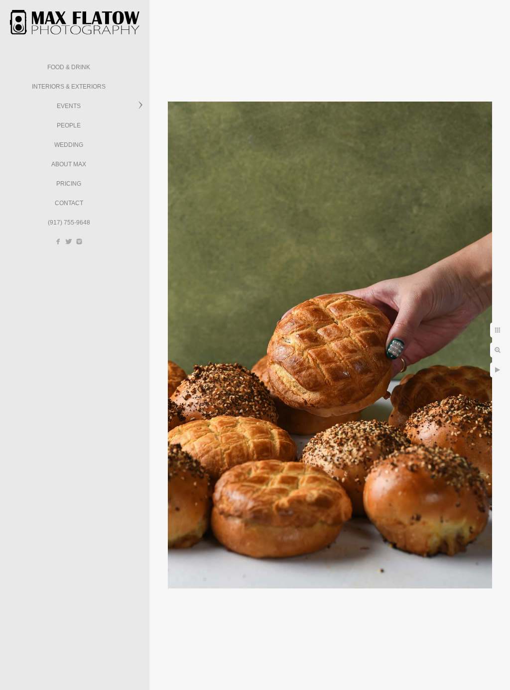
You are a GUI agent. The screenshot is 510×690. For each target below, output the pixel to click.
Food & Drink (68, 67)
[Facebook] (58, 241)
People (69, 125)
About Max (68, 164)
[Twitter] (69, 241)
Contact (69, 203)
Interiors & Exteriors (69, 86)
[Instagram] (79, 241)
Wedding (68, 144)
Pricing (68, 183)
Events (69, 106)
